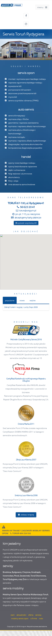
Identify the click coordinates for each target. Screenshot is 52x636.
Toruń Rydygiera (10, 579)
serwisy (8, 566)
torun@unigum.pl (27, 210)
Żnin (25, 579)
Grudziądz (35, 572)
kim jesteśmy (12, 543)
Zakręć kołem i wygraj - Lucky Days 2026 (21, 307)
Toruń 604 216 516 (21, 533)
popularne (9, 300)
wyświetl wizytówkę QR (27, 223)
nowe (22, 300)
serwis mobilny (13, 588)
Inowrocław (8, 575)
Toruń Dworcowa (38, 575)
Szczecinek (25, 575)
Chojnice (26, 572)
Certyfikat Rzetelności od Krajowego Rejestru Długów (26, 379)
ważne (32, 300)
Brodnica (7, 572)
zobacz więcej (27, 514)
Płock (16, 575)
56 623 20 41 (27, 207)
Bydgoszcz (16, 572)
